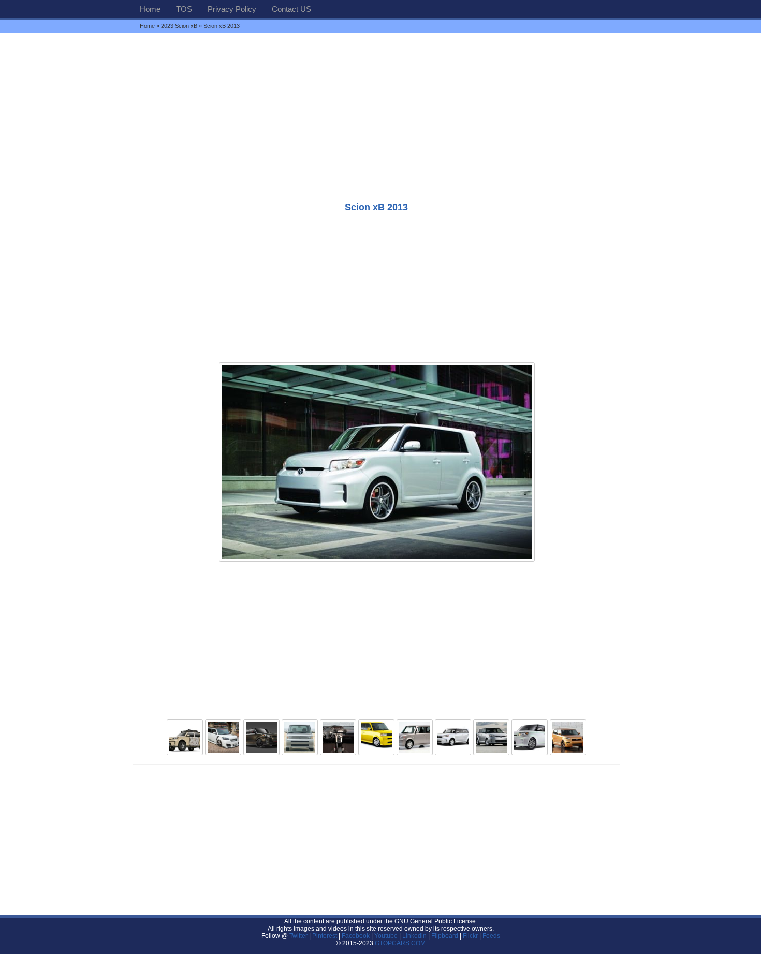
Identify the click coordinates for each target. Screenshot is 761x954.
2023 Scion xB (179, 26)
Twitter (299, 936)
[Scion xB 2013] (377, 560)
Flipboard (444, 936)
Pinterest (324, 936)
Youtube (386, 936)
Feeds (491, 936)
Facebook (356, 936)
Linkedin (414, 936)
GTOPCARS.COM (400, 943)
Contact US (291, 9)
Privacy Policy (232, 9)
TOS (184, 9)
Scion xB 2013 (376, 207)
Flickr (470, 936)
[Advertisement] (380, 112)
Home (150, 9)
